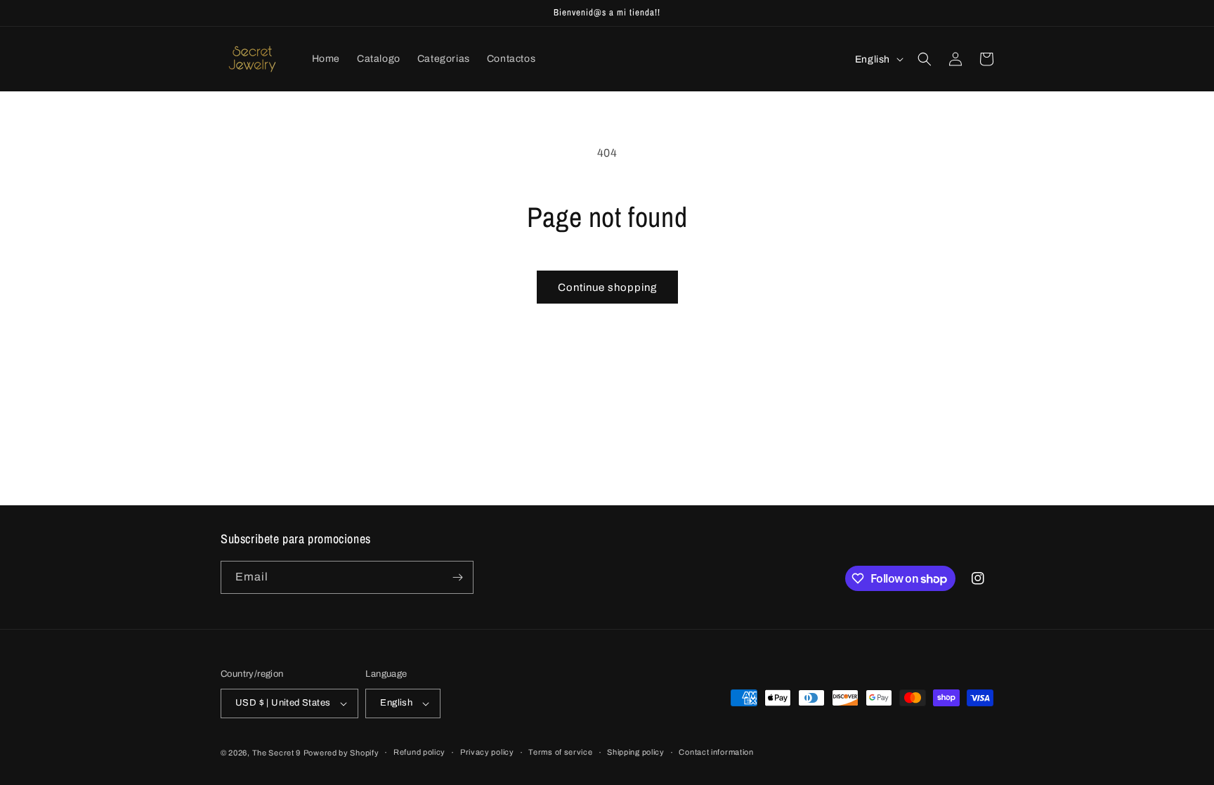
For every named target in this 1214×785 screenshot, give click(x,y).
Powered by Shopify (341, 752)
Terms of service (560, 752)
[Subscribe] (457, 577)
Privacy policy (487, 752)
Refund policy (419, 752)
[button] (924, 59)
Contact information (716, 752)
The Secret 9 (276, 752)
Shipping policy (636, 752)
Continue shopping (607, 287)
